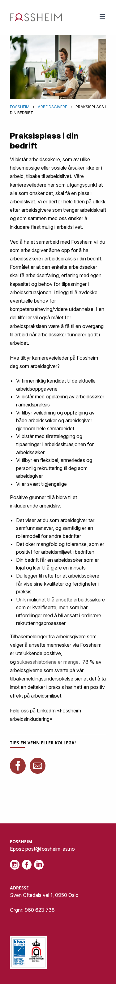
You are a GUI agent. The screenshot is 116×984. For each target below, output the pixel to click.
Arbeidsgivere (52, 106)
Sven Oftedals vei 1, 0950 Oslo (44, 895)
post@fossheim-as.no (50, 849)
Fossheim (19, 106)
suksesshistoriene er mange (48, 662)
